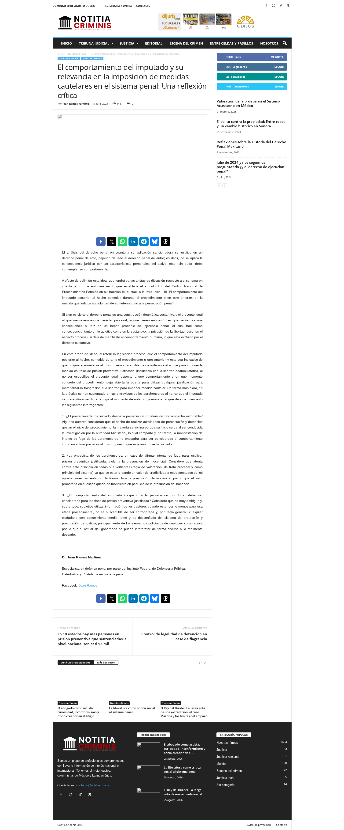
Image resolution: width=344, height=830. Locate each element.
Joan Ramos (88, 585)
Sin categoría (225, 785)
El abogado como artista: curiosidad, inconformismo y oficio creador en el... (184, 748)
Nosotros (269, 43)
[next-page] (205, 662)
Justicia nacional (227, 756)
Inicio (66, 43)
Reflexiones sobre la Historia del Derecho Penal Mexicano (251, 144)
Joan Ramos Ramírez (75, 103)
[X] (288, 5)
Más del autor (106, 662)
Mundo (221, 764)
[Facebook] (266, 5)
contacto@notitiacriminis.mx (95, 785)
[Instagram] (273, 5)
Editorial (153, 43)
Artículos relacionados (75, 662)
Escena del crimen (186, 43)
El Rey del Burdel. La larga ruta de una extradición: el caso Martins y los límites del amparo (184, 712)
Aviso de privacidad (259, 824)
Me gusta (277, 57)
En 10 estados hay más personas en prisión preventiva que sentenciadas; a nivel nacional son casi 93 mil (92, 639)
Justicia (127, 43)
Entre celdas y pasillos (231, 43)
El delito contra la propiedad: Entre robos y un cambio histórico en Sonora (251, 123)
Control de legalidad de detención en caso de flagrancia (174, 636)
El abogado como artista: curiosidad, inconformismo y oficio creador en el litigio (78, 712)
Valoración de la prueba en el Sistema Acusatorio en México (248, 103)
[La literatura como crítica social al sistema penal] (132, 687)
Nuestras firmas (77, 53)
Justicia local (225, 778)
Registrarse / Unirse (118, 6)
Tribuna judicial (94, 43)
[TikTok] (281, 5)
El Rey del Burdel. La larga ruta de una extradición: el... (184, 792)
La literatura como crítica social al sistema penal (132, 710)
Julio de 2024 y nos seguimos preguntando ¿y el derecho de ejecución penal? (250, 167)
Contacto (143, 6)
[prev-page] (199, 662)
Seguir (279, 66)
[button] (284, 43)
